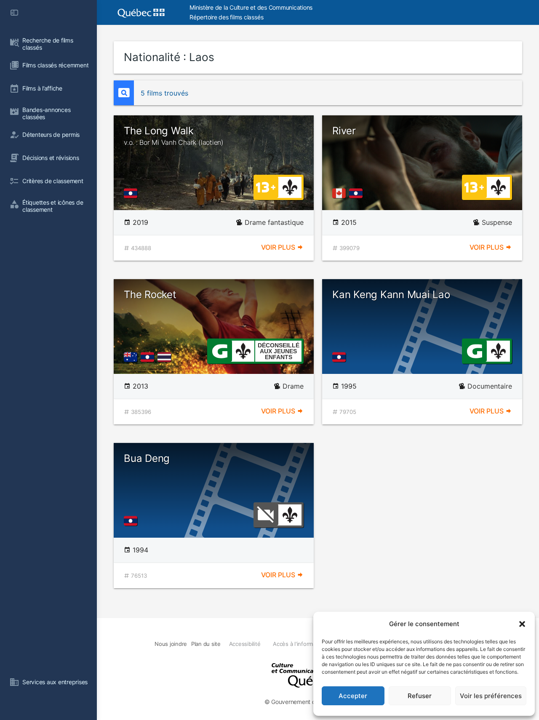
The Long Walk (174, 136)
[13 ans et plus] (265, 186)
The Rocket (150, 294)
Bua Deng (147, 458)
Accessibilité (245, 643)
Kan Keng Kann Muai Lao (391, 294)
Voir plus (279, 247)
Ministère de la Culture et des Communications (250, 7)
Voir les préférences (491, 696)
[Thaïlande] (165, 357)
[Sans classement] (265, 514)
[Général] (219, 350)
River (344, 131)
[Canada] (340, 193)
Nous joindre (171, 643)
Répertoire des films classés (226, 17)
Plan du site (206, 643)
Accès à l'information (299, 643)
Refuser (420, 696)
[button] (522, 624)
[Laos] (132, 193)
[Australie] (132, 357)
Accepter (353, 696)
